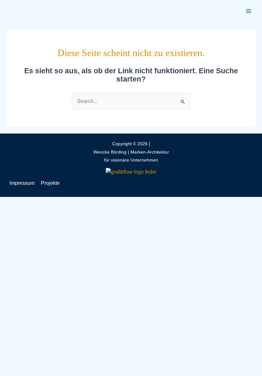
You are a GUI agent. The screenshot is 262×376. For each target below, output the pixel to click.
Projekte (50, 183)
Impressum (22, 183)
